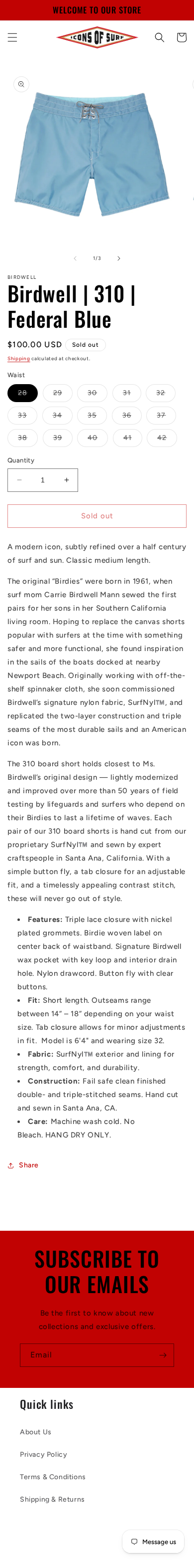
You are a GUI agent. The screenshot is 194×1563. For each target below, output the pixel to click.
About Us (36, 1432)
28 (28, 395)
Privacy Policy (43, 1454)
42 (167, 440)
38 (28, 440)
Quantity (20, 460)
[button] (12, 37)
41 (132, 440)
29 (63, 395)
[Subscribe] (163, 1355)
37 (166, 418)
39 (63, 440)
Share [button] (29, 1165)
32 (166, 395)
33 (27, 418)
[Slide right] (119, 258)
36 (132, 418)
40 (98, 440)
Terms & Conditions (53, 1477)
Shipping (18, 358)
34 (63, 418)
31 (132, 395)
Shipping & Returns (52, 1499)
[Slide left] (75, 258)
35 (97, 418)
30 (97, 395)
